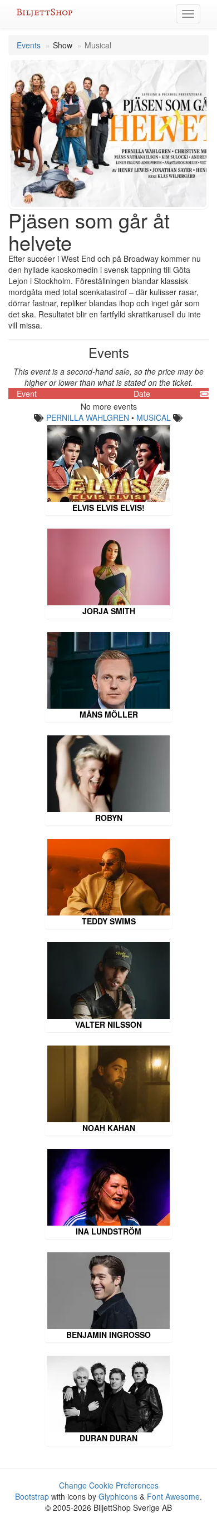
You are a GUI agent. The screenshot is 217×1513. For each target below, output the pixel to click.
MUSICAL (153, 417)
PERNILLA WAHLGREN (87, 417)
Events (29, 45)
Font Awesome (173, 1496)
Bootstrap (32, 1496)
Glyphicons (117, 1496)
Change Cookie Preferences (109, 1485)
